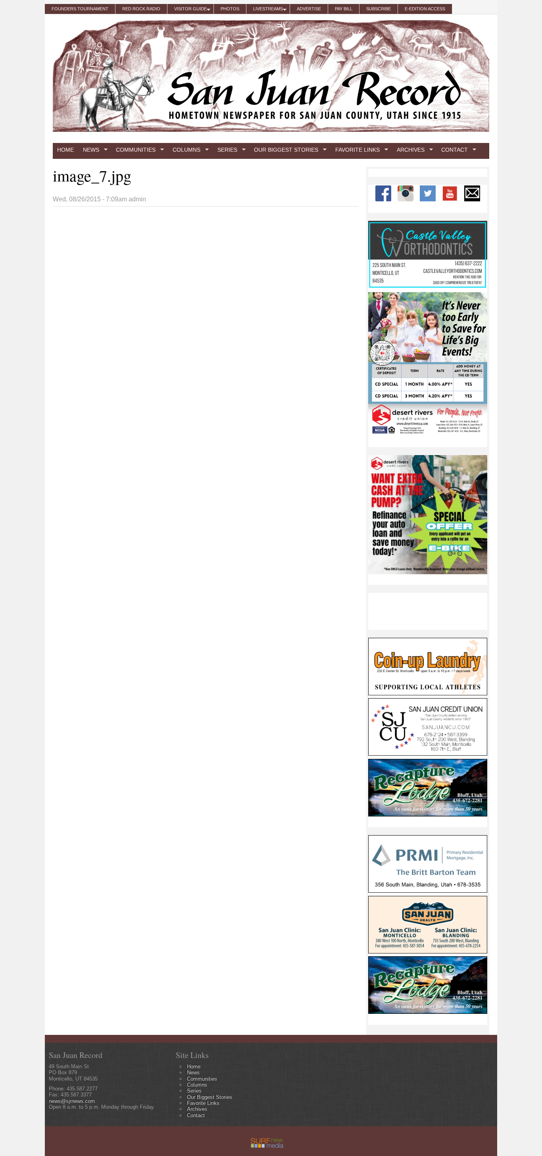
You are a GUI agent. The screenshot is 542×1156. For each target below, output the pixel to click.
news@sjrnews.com (72, 1101)
